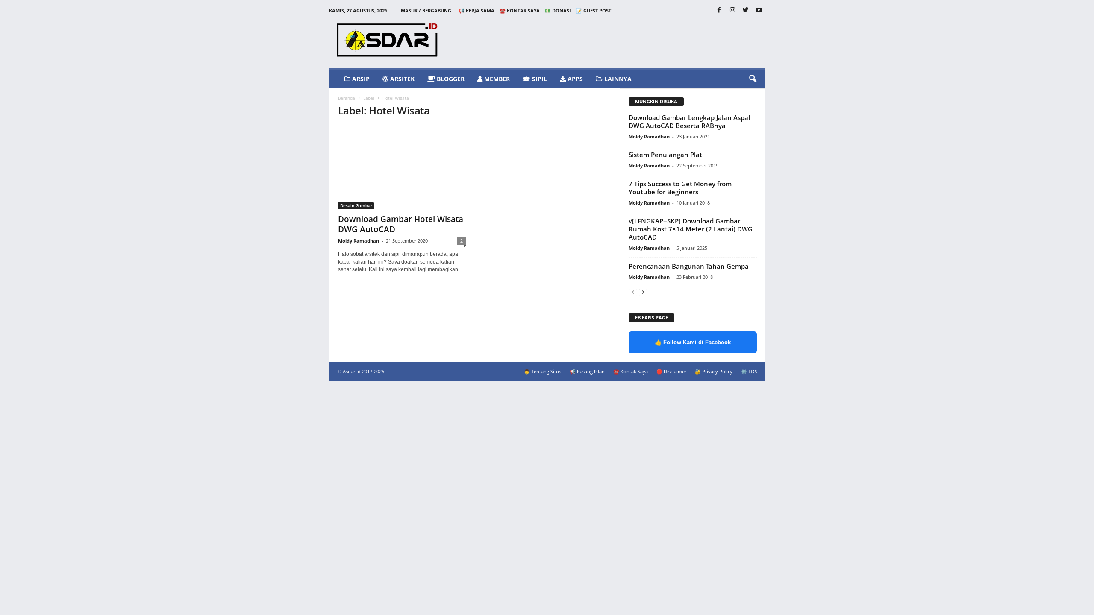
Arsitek (401, 79)
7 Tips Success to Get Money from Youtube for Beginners (680, 187)
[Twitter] (746, 10)
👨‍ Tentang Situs (542, 371)
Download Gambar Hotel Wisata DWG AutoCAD (400, 224)
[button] (752, 79)
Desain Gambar (356, 205)
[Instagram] (732, 10)
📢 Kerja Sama (476, 10)
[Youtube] (759, 10)
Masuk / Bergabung (426, 10)
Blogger (450, 79)
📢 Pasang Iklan (587, 371)
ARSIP (360, 79)
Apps (574, 79)
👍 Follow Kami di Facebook (693, 342)
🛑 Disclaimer (671, 371)
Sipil (538, 79)
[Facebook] (719, 10)
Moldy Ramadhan (358, 240)
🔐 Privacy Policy (713, 371)
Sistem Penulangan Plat (665, 154)
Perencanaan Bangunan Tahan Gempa (689, 266)
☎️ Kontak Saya (520, 10)
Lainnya (617, 79)
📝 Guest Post (593, 10)
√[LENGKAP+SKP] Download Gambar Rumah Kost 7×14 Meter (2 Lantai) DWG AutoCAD (691, 229)
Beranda (346, 98)
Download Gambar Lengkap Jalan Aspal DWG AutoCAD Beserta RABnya (689, 121)
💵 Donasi (558, 10)
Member (496, 79)
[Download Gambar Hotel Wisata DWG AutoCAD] (402, 167)
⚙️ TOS (749, 371)
